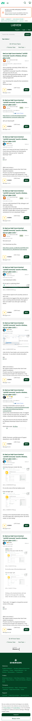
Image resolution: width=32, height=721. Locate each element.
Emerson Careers (23, 687)
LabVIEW (21, 21)
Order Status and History (19, 678)
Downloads (4, 695)
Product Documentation (14, 695)
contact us (11, 14)
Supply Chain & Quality (15, 689)
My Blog (15, 426)
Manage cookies (16, 718)
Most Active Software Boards (9, 21)
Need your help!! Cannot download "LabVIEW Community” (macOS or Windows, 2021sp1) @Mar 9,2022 (15, 56)
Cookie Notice (16, 707)
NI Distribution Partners (7, 678)
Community (8, 19)
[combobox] (12, 34)
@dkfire (7, 549)
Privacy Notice (7, 707)
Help (29, 29)
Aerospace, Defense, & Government (21, 668)
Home (2, 19)
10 (7, 632)
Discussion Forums (18, 19)
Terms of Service (10, 680)
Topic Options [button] (5, 39)
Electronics (5, 670)
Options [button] (26, 60)
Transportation (19, 672)
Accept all (16, 714)
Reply (26, 89)
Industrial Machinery (18, 670)
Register (17, 29)
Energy (11, 670)
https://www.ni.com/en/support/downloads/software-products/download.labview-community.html (16, 409)
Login (23, 29)
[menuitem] (25, 3)
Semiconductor (11, 672)
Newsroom (5, 689)
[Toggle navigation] (8, 3)
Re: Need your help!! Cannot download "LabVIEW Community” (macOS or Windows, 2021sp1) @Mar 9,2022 (15, 102)
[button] (4, 89)
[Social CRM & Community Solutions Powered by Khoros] (16, 648)
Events (22, 689)
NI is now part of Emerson (8, 687)
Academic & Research (7, 668)
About (16, 687)
